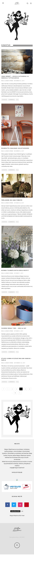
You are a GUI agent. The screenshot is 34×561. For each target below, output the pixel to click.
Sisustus (4, 99)
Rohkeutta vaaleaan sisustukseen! (15, 148)
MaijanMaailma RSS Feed (17, 515)
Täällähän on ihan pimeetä (11, 200)
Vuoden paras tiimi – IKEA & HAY (13, 328)
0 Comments (12, 99)
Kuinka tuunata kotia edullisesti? (15, 270)
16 (15, 392)
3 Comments (12, 381)
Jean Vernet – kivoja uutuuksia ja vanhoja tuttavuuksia (15, 77)
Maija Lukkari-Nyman (7, 80)
